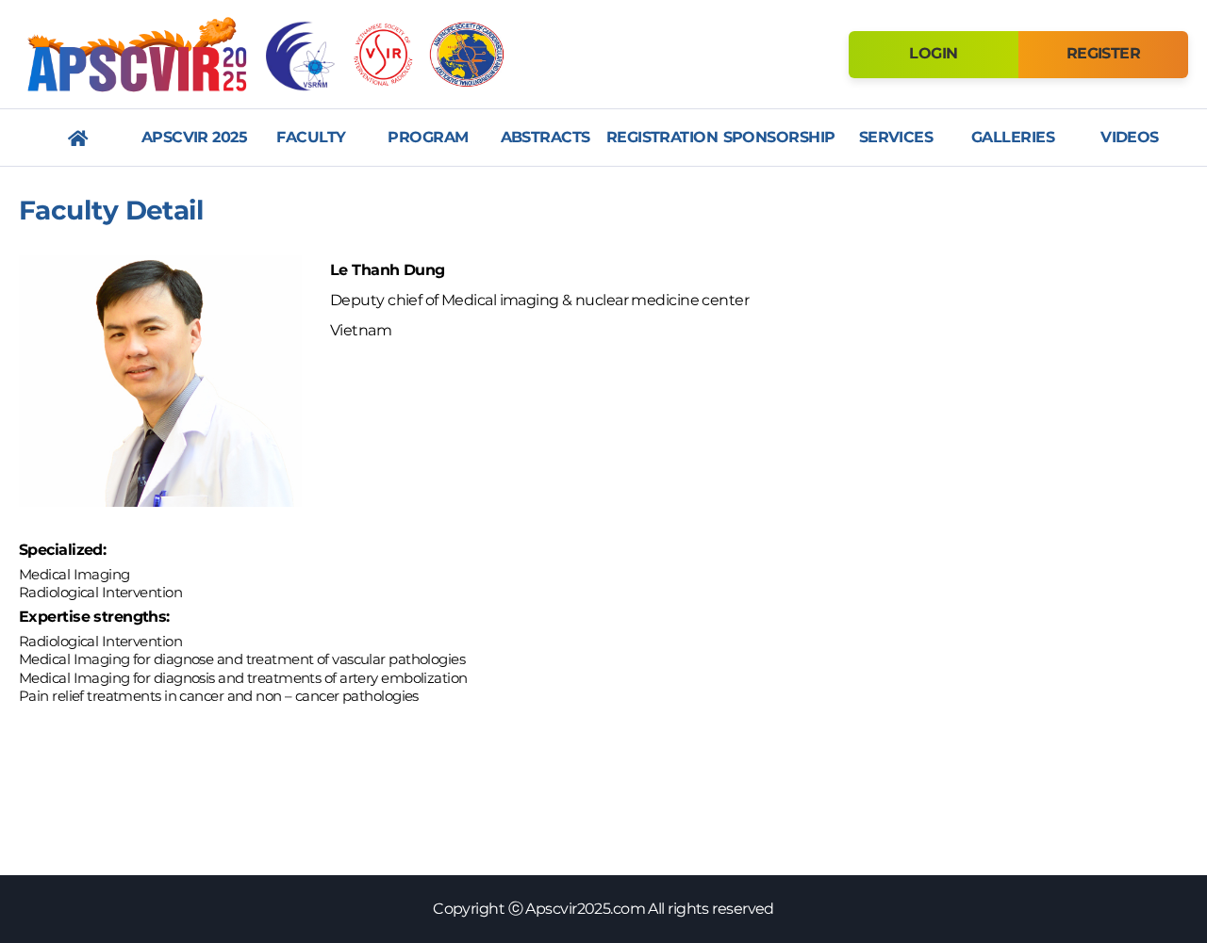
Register (1103, 53)
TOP (1154, 655)
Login (933, 53)
